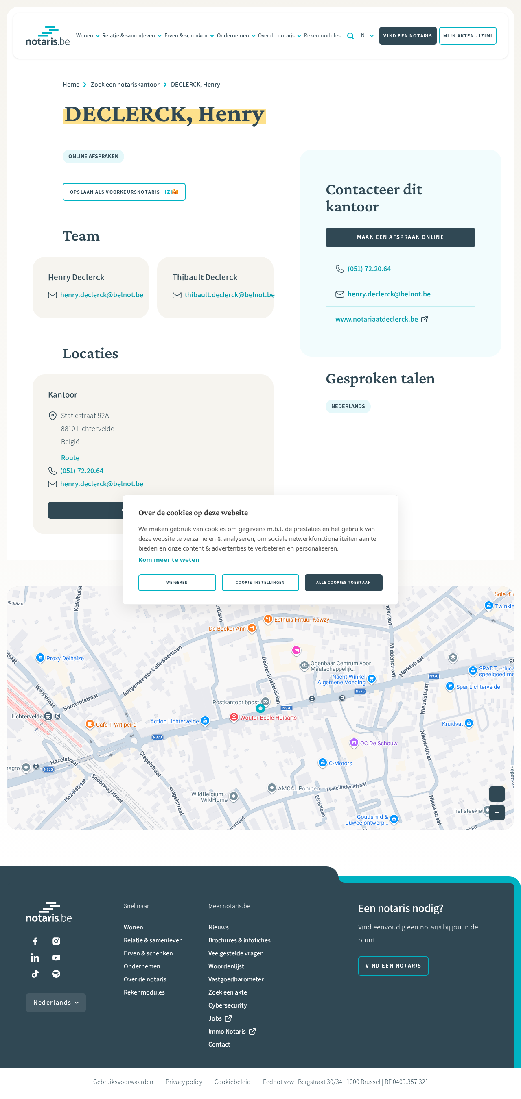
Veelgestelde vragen (236, 953)
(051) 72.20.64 (81, 470)
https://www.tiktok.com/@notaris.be (35, 973)
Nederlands (52, 1002)
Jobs (215, 1018)
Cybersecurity (227, 1005)
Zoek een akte (227, 992)
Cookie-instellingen (260, 582)
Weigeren (177, 582)
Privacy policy (184, 1082)
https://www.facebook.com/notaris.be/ (35, 941)
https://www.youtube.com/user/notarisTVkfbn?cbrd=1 (56, 957)
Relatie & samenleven (128, 35)
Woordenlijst (226, 966)
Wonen (84, 35)
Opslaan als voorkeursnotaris (115, 192)
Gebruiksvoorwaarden (123, 1082)
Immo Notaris (227, 1031)
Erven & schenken (186, 35)
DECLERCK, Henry (195, 84)
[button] (260, 708)
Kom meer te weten (168, 559)
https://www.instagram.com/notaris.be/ (56, 941)
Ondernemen (233, 35)
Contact (219, 1044)
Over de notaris (276, 35)
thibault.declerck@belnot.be (230, 294)
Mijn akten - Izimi (468, 36)
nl (365, 35)
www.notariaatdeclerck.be (376, 319)
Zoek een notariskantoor (125, 84)
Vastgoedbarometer (236, 979)
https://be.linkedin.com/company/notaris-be (35, 957)
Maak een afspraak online (400, 237)
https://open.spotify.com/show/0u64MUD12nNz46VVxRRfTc (56, 973)
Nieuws (218, 927)
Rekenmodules (322, 35)
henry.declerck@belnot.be (101, 294)
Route (70, 457)
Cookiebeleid (233, 1082)
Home (71, 84)
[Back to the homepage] (48, 36)
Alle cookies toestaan (343, 582)
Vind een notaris (407, 36)
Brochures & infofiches (239, 940)
